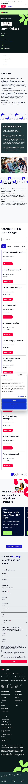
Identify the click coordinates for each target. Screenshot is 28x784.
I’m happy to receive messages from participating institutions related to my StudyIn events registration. (15, 657)
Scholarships (18, 703)
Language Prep (19, 700)
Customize (13, 404)
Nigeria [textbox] (3, 635)
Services (17, 697)
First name (4, 573)
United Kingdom (5, 694)
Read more (8, 533)
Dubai (2, 703)
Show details (21, 396)
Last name (4, 579)
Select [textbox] (3, 599)
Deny (14, 407)
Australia (3, 697)
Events (16, 705)
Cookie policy (22, 780)
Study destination (6, 620)
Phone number (5, 585)
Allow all (14, 400)
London (5, 45)
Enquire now (7, 263)
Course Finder (18, 694)
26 (22, 474)
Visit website (7, 48)
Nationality (4, 597)
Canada (3, 700)
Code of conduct (6, 724)
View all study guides (13, 546)
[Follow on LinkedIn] (3, 686)
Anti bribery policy (6, 722)
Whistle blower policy (7, 727)
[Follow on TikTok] (20, 685)
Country (4, 633)
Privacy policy (14, 780)
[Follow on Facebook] (7, 686)
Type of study (5, 609)
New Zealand (4, 708)
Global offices (5, 719)
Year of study (5, 603)
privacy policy (22, 647)
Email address (5, 591)
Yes (3, 6)
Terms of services (3, 780)
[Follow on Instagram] (16, 686)
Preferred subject (6, 614)
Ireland (3, 705)
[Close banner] (26, 375)
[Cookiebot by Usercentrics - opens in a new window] (17, 375)
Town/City (4, 639)
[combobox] (4, 588)
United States (5, 711)
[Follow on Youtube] (11, 686)
